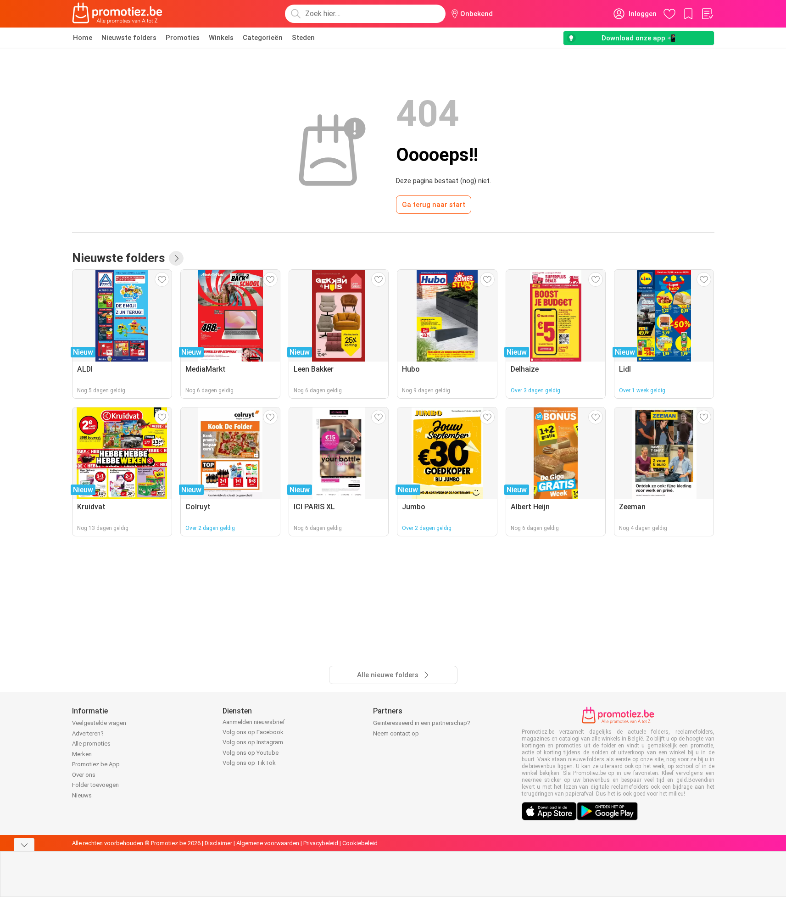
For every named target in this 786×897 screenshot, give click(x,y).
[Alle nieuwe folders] (176, 258)
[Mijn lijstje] (707, 13)
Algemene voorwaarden (267, 843)
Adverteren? (88, 733)
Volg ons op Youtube (251, 752)
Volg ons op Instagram (253, 742)
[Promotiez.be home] (117, 13)
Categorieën (263, 37)
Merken (82, 754)
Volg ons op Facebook (253, 732)
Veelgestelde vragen (99, 722)
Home (82, 37)
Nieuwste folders (128, 37)
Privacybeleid (320, 843)
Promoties (183, 37)
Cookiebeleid (360, 843)
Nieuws (82, 795)
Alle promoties (91, 743)
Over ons (83, 774)
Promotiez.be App (96, 764)
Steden (303, 37)
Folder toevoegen (95, 784)
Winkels (221, 37)
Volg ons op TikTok (249, 762)
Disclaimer (218, 843)
